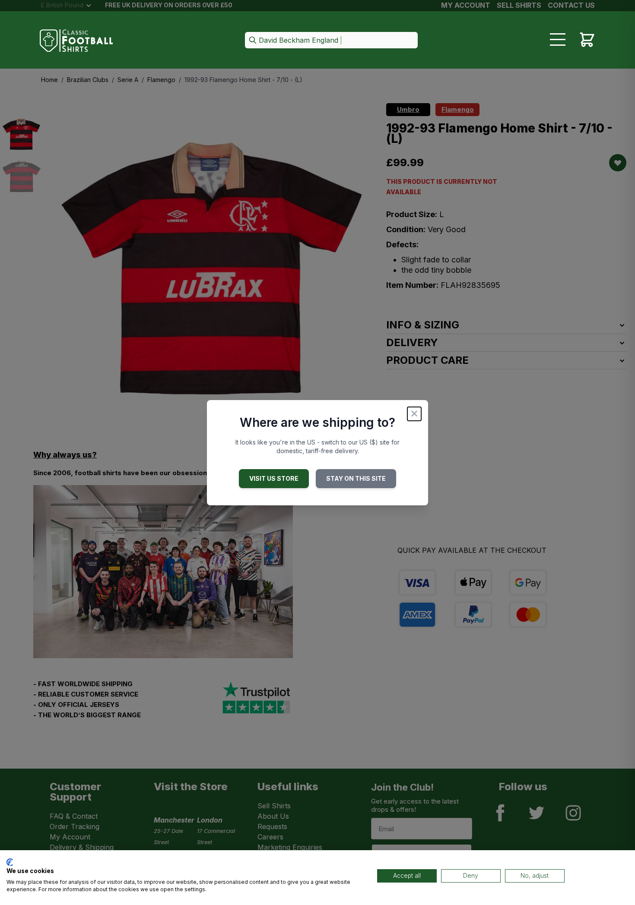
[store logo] (76, 40)
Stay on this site (356, 478)
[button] (331, 41)
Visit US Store (273, 478)
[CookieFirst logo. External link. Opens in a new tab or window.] (9, 862)
